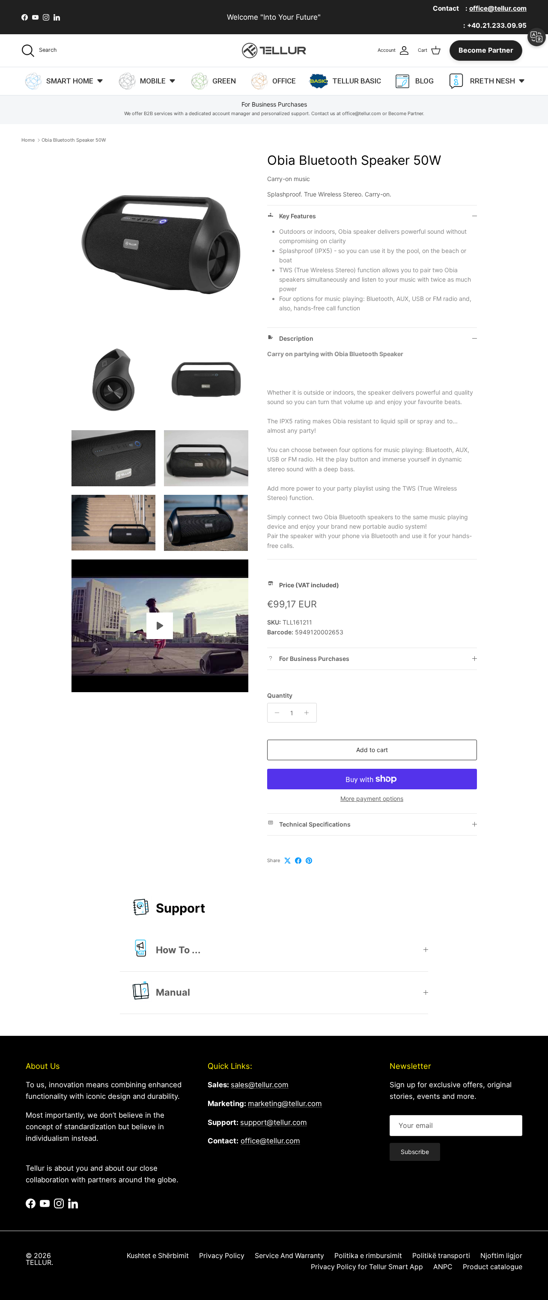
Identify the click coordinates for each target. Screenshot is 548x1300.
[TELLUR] (274, 50)
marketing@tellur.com (285, 1103)
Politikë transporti (441, 1256)
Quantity (279, 695)
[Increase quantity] (308, 712)
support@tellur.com (273, 1122)
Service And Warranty (289, 1256)
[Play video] (159, 626)
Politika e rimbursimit (368, 1256)
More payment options (371, 798)
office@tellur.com (270, 1140)
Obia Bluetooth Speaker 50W (74, 140)
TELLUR (38, 1262)
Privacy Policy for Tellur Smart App (367, 1267)
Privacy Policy (221, 1256)
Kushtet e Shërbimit (158, 1256)
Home (28, 140)
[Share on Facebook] (298, 860)
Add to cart (372, 749)
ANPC (443, 1267)
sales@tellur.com (260, 1084)
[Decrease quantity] (275, 712)
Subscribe (415, 1151)
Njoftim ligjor (501, 1256)
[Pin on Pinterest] (309, 860)
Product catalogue (492, 1267)
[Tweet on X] (287, 860)
